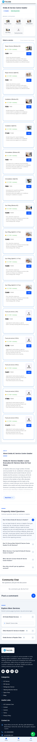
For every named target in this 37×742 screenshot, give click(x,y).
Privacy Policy (7, 715)
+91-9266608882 (30, 1)
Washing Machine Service (10, 689)
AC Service (6, 681)
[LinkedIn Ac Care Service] (16, 671)
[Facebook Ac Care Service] (3, 671)
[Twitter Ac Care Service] (7, 671)
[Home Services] (6, 1)
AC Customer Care (8, 704)
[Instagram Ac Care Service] (12, 671)
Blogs (4, 695)
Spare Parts (6, 692)
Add (29, 54)
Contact (5, 707)
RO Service (6, 684)
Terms (5, 712)
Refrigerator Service (8, 687)
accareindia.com (8, 735)
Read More (8, 497)
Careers (5, 710)
